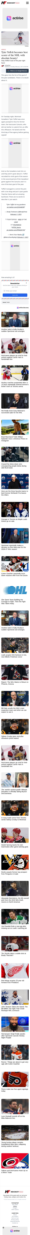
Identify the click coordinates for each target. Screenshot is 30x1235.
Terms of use (15, 1218)
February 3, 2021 (16, 214)
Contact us (15, 1223)
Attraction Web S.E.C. (12, 1199)
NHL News (15, 1204)
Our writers (15, 1216)
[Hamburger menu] (27, 3)
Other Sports (15, 1209)
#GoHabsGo (17, 225)
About (15, 1215)
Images (15, 1208)
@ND (19, 219)
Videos (15, 1206)
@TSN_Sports (16, 227)
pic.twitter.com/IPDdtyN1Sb (16, 230)
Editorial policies (15, 1221)
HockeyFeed (7, 65)
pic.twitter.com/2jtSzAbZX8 (15, 207)
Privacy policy (15, 1219)
